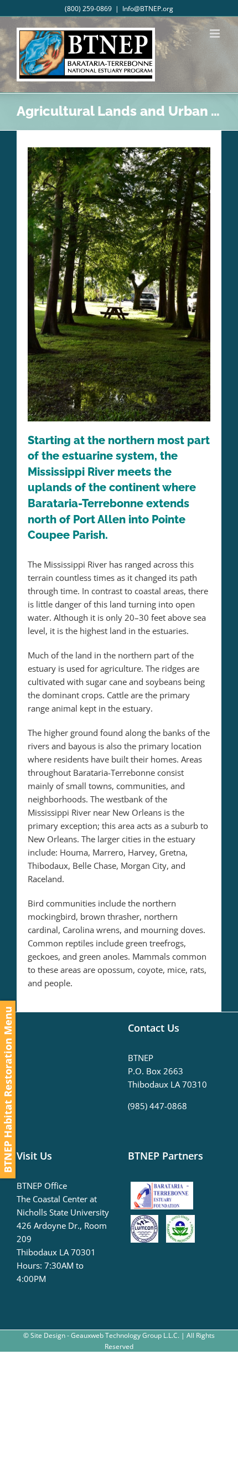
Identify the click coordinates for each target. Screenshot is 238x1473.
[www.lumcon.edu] (147, 1221)
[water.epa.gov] (180, 1221)
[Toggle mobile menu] (215, 33)
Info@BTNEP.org (147, 8)
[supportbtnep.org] (165, 1185)
